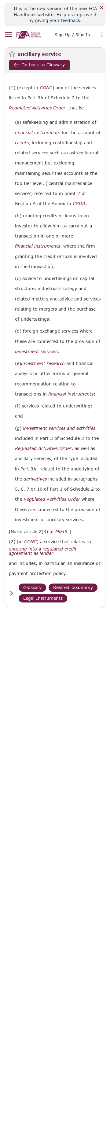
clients (22, 143)
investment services (36, 351)
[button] (11, 593)
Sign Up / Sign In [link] (72, 34)
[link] (28, 35)
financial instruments (37, 133)
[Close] (102, 8)
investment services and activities (59, 428)
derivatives (35, 479)
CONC (46, 88)
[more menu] (102, 35)
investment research (43, 363)
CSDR (79, 203)
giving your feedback (57, 20)
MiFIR (61, 531)
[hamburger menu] (8, 35)
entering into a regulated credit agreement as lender (43, 551)
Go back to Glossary (43, 64)
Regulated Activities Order (37, 108)
